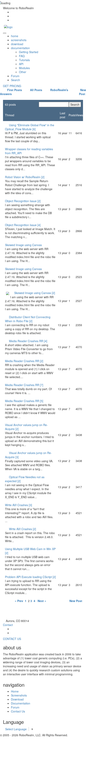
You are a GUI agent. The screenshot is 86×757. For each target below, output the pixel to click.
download (17, 44)
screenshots (18, 40)
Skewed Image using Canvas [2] (34, 293)
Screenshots (19, 695)
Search (15, 80)
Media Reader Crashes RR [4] (28, 341)
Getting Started (28, 52)
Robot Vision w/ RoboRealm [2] (24, 177)
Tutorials (24, 60)
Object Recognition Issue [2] (23, 201)
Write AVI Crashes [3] (18, 505)
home (14, 36)
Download (17, 699)
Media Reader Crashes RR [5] (24, 401)
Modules (24, 68)
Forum (15, 76)
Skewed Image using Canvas (23, 245)
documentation (20, 48)
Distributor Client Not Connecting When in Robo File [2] (27, 319)
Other (22, 72)
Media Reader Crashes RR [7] (24, 385)
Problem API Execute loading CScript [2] (30, 577)
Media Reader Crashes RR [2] (24, 361)
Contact (8, 625)
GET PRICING (12, 86)
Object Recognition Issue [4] (23, 225)
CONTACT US (12, 639)
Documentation (20, 703)
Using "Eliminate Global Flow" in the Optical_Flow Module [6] (29, 127)
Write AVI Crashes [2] (22, 529)
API (21, 64)
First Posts (14, 90)
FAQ (22, 56)
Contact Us (18, 711)
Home (15, 691)
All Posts (35, 90)
